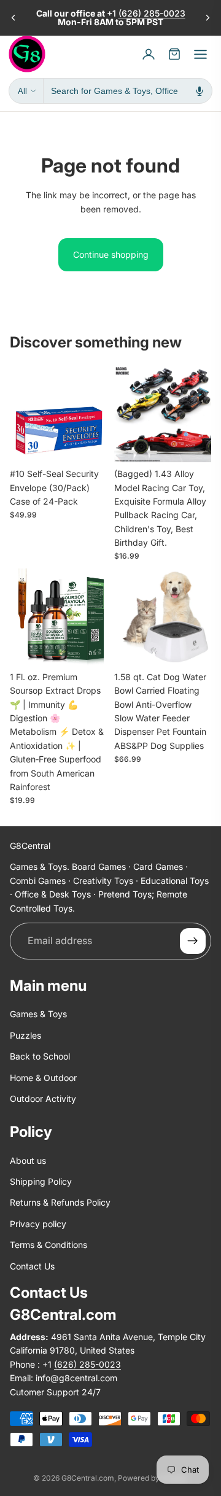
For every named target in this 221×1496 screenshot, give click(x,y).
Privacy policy (38, 1224)
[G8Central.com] (27, 54)
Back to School (40, 1056)
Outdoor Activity (43, 1098)
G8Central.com (87, 1477)
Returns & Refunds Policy (60, 1202)
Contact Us (32, 1265)
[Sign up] (193, 941)
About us (28, 1160)
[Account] (148, 54)
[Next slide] (207, 17)
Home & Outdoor (43, 1077)
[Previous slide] (13, 17)
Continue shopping (111, 254)
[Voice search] (199, 91)
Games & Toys (38, 1014)
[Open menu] (200, 54)
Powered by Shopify (153, 1477)
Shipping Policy (41, 1181)
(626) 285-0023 (151, 13)
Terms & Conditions (48, 1244)
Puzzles (25, 1035)
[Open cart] (174, 54)
